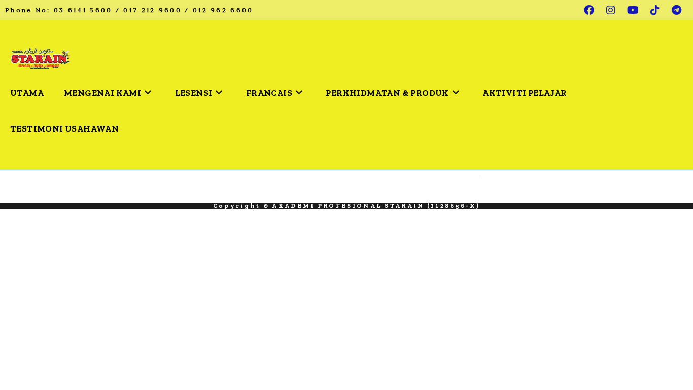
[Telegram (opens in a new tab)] (675, 10)
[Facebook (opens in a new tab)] (590, 10)
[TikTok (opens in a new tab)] (655, 10)
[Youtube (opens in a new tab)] (633, 10)
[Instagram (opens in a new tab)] (611, 10)
